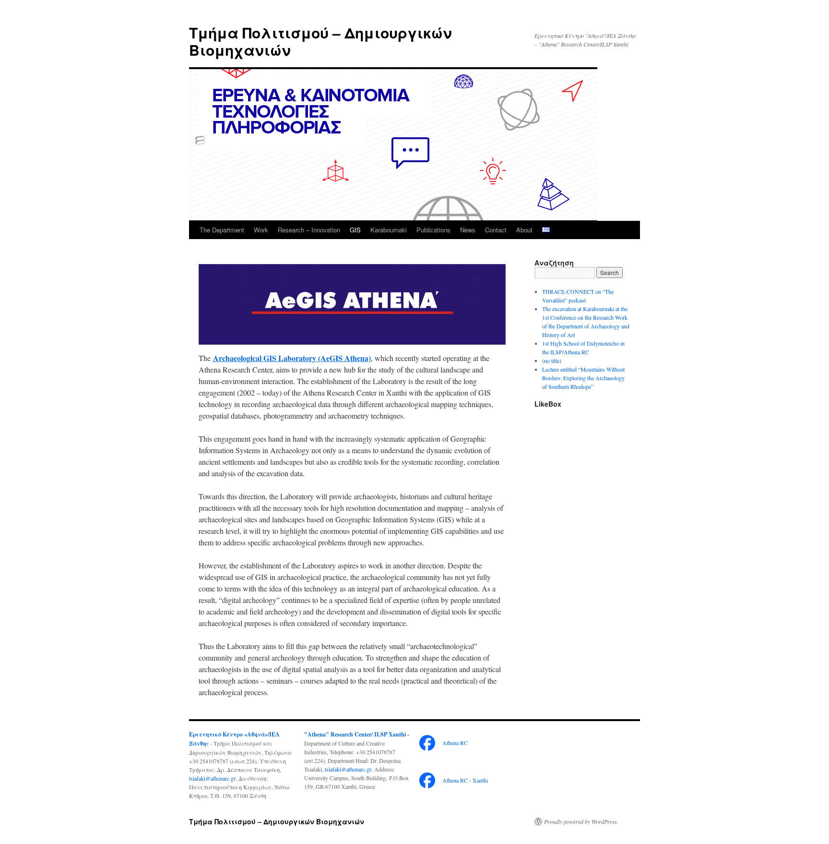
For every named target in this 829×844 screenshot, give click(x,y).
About (524, 229)
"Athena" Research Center (337, 734)
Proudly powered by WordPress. (581, 821)
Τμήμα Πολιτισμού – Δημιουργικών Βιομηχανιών (320, 41)
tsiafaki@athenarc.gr (212, 778)
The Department (222, 229)
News (467, 229)
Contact (496, 229)
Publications (433, 229)
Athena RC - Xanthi (465, 780)
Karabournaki (388, 229)
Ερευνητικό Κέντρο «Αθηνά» (228, 734)
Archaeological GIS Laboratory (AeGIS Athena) (292, 357)
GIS (355, 229)
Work (261, 229)
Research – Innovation (309, 229)
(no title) (551, 360)
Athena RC (455, 743)
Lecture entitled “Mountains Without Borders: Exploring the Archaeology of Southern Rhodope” (583, 377)
